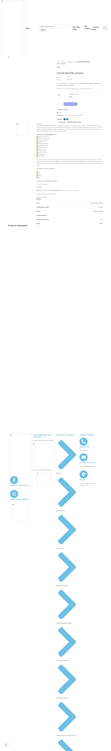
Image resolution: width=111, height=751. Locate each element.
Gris (94, 203)
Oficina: (82, 480)
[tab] (62, 122)
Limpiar (70, 96)
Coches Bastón (70, 61)
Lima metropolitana (55, 190)
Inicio (58, 61)
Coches (63, 61)
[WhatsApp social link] (67, 119)
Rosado (101, 203)
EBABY (58, 67)
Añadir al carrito (70, 104)
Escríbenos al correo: (87, 462)
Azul (91, 203)
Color (59, 94)
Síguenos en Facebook (19, 485)
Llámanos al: (84, 447)
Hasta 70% (79, 115)
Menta (97, 203)
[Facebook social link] (64, 119)
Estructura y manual (98, 211)
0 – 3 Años (100, 207)
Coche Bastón (49, 134)
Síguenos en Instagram (19, 499)
